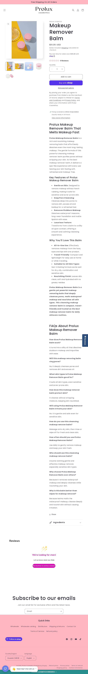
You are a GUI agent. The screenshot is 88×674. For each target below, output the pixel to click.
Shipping (64, 48)
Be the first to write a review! (44, 566)
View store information (61, 118)
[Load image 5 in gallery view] (9, 76)
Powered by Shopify (40, 666)
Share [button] (54, 514)
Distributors (42, 626)
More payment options (66, 88)
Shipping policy (62, 668)
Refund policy (52, 631)
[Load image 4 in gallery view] (38, 66)
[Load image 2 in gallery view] (19, 66)
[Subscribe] (60, 611)
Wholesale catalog (28, 626)
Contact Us (71, 626)
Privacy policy (64, 665)
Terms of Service (37, 631)
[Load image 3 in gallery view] (29, 66)
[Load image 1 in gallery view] (9, 66)
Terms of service (77, 665)
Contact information (76, 668)
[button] (44, 672)
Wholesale (15, 626)
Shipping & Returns (57, 626)
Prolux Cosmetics (28, 666)
